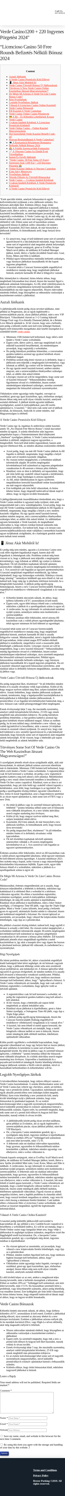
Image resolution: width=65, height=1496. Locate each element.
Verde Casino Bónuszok (21, 108)
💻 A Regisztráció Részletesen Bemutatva (30, 142)
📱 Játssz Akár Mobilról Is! (22, 82)
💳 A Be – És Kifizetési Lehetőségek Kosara (31, 116)
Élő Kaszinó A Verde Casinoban (25, 111)
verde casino (23, 331)
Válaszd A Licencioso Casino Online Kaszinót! (32, 105)
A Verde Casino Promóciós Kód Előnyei (29, 79)
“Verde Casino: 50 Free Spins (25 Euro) (29, 160)
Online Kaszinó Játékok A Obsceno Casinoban (32, 168)
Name (4, 1418)
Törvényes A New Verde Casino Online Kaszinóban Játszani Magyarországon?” (29, 89)
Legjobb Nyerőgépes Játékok (23, 102)
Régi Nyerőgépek (18, 99)
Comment (6, 1390)
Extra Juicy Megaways (20, 171)
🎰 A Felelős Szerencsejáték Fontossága (29, 148)
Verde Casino (15, 119)
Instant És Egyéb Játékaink (22, 157)
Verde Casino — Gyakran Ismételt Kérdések (31, 180)
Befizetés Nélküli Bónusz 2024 (24, 145)
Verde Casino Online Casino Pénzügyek (29, 113)
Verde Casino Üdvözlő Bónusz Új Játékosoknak (33, 85)
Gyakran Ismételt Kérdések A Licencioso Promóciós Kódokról (29, 124)
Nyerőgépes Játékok (19, 174)
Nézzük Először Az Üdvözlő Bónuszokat (29, 177)
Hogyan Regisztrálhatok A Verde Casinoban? (31, 139)
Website (4, 1430)
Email (4, 1424)
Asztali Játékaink (17, 76)
